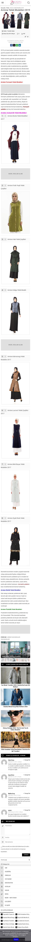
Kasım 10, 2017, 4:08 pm (16, 762)
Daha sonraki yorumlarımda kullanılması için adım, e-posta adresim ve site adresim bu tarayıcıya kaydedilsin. (15, 849)
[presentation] (3, 648)
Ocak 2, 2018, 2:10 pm (15, 795)
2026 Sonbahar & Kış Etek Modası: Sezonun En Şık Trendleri (15, 750)
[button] (2, 660)
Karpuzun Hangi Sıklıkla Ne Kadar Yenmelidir (12, 655)
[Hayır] (29, 936)
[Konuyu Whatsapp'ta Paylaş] (17, 45)
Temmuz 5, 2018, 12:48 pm (16, 812)
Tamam (16, 939)
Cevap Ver (27, 760)
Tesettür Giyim (10, 31)
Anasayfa (3, 8)
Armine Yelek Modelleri (13, 637)
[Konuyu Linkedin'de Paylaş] (19, 45)
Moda (7, 8)
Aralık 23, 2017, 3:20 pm (15, 776)
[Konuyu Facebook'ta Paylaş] (11, 45)
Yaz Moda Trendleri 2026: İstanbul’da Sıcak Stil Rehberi (15, 686)
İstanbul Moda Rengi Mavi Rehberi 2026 (15, 706)
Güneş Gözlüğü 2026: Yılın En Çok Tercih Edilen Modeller (15, 729)
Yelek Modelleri (5, 639)
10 (28, 659)
